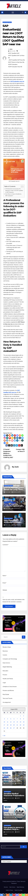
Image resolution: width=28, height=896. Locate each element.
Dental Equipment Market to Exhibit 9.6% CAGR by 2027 (8, 453)
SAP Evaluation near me (17, 81)
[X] (7, 435)
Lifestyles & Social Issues (10, 686)
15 (20, 722)
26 (10, 728)
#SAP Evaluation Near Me (15, 66)
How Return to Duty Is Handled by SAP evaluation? (13, 194)
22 (20, 725)
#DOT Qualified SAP (13, 53)
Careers (5, 655)
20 (14, 725)
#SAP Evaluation (12, 64)
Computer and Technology (10, 659)
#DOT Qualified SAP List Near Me (16, 56)
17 (4, 725)
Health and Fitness (7, 22)
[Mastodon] (17, 435)
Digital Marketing (7, 666)
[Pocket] (12, 440)
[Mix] (20, 435)
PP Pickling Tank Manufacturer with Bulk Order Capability (13, 781)
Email (4, 583)
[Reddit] (10, 435)
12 (10, 722)
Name (5, 575)
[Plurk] (5, 440)
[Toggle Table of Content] (21, 186)
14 (17, 722)
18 (7, 725)
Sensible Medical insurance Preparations (14, 795)
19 (10, 725)
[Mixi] (10, 440)
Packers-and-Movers (8, 690)
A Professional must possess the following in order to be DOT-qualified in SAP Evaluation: (14, 190)
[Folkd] (17, 438)
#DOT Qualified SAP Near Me (17, 60)
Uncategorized (7, 702)
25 (7, 728)
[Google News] (5, 443)
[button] (22, 12)
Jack (11, 49)
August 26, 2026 (9, 798)
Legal (4, 682)
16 (23, 722)
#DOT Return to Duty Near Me (16, 62)
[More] (7, 443)
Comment (6, 544)
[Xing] (7, 438)
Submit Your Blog (18, 890)
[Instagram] (5, 438)
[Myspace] (15, 438)
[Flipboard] (10, 438)
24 (4, 728)
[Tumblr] (20, 438)
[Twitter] (15, 440)
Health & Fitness (9, 890)
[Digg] (17, 440)
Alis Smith (19, 783)
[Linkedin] (12, 435)
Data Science (6, 663)
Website (5, 590)
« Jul (4, 735)
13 (14, 722)
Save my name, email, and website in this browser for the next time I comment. (13, 600)
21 (17, 725)
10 (4, 722)
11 (7, 722)
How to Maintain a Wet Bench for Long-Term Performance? (14, 489)
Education (5, 670)
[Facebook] (5, 435)
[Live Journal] (20, 440)
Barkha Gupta (17, 492)
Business (5, 651)
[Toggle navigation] (13, 12)
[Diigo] (7, 440)
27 (14, 728)
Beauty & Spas (7, 647)
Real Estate (6, 694)
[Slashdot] (22, 440)
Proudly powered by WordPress (10, 881)
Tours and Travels (7, 698)
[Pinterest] (15, 435)
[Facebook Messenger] (22, 438)
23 (23, 725)
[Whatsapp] (22, 435)
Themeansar (14, 883)
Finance (5, 674)
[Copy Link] (12, 438)
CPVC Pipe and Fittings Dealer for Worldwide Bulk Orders (14, 815)
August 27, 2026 (9, 783)
